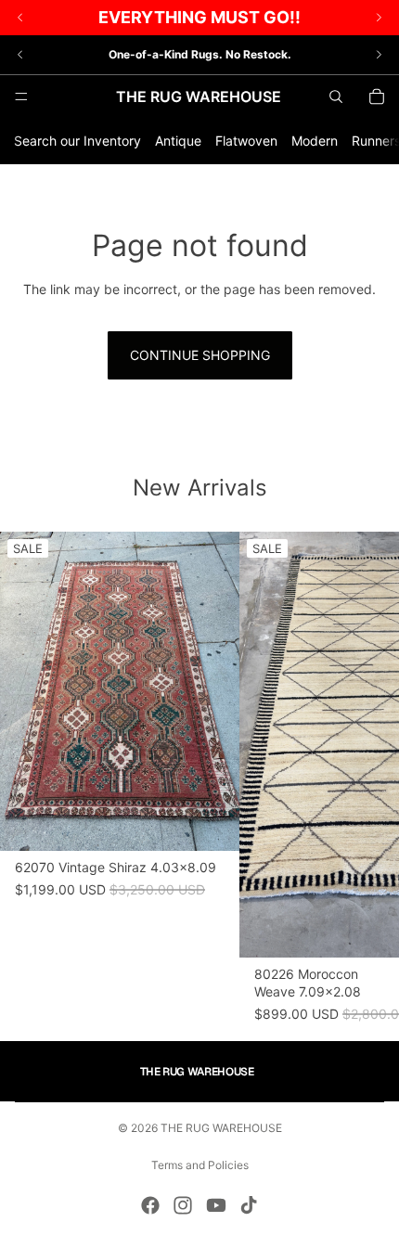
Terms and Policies (200, 1165)
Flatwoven (246, 140)
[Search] (335, 96)
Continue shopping (200, 355)
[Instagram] (183, 1205)
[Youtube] (216, 1205)
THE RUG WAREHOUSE (221, 1128)
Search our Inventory (77, 140)
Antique (178, 140)
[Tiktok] (249, 1205)
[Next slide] (378, 54)
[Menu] (21, 96)
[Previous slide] (20, 54)
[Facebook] (150, 1205)
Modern (314, 140)
